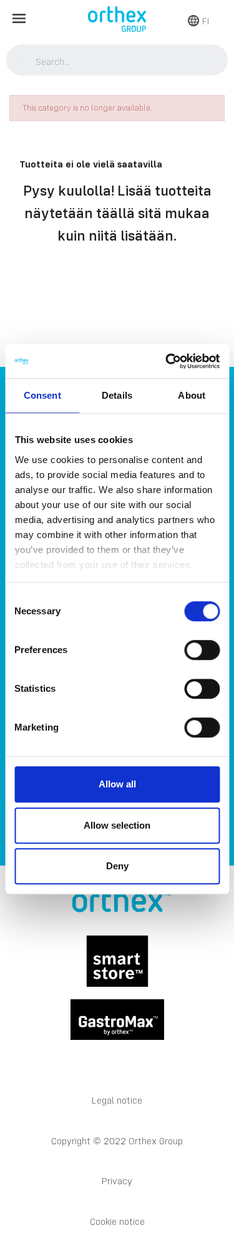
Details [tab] (117, 395)
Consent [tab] (42, 395)
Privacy (117, 1181)
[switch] (202, 650)
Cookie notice (117, 1221)
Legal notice (117, 1100)
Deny (117, 866)
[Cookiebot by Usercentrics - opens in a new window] (167, 361)
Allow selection (117, 825)
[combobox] (117, 61)
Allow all (117, 784)
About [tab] (191, 395)
